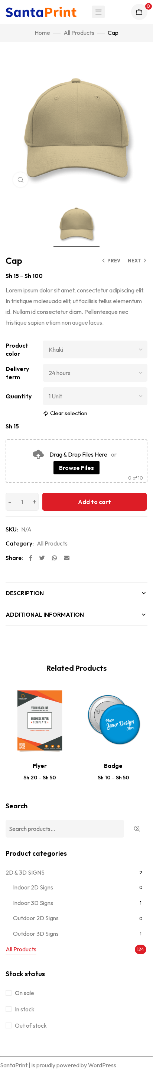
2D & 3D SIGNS (25, 872)
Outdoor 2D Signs (36, 918)
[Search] (136, 829)
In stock (24, 1009)
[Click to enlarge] (20, 179)
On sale (24, 993)
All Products (79, 32)
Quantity (19, 396)
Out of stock (30, 1025)
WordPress (102, 1065)
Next (134, 260)
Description (25, 593)
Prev (113, 260)
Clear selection (68, 413)
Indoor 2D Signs (33, 887)
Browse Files (76, 467)
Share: (14, 557)
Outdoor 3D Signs (36, 933)
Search (16, 806)
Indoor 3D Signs (33, 902)
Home (42, 32)
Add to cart (94, 501)
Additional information (45, 614)
